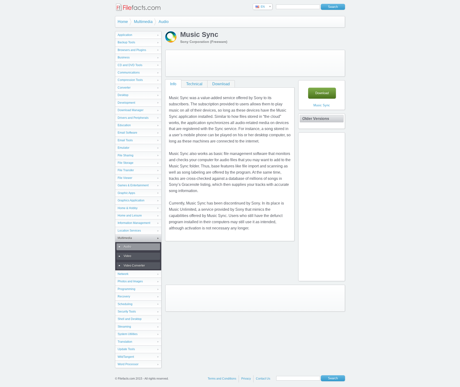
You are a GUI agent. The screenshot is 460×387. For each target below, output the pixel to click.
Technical (194, 84)
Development (126, 102)
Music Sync (321, 105)
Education (124, 125)
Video (127, 256)
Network (123, 274)
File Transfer (126, 170)
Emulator (123, 147)
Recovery (124, 296)
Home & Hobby (128, 208)
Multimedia (143, 22)
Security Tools (127, 311)
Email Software (127, 132)
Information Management (134, 223)
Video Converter (134, 265)
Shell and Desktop (130, 319)
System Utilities (128, 334)
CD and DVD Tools (130, 65)
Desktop (123, 95)
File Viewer (125, 178)
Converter (124, 87)
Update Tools (126, 349)
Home (123, 22)
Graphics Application (131, 200)
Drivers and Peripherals (133, 118)
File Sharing (125, 155)
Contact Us (263, 378)
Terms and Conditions (222, 378)
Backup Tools (126, 42)
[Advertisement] (255, 63)
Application (125, 35)
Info (173, 84)
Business (124, 57)
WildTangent (126, 357)
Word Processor (128, 364)
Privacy (246, 378)
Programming (126, 289)
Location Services (129, 230)
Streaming (124, 326)
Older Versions (315, 119)
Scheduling (125, 304)
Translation (125, 341)
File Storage (125, 163)
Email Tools (125, 140)
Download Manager (131, 110)
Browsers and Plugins (132, 50)
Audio (164, 22)
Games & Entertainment (133, 185)
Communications (129, 72)
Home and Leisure (130, 215)
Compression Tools (130, 80)
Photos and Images (130, 281)
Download (221, 84)
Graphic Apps (126, 193)
